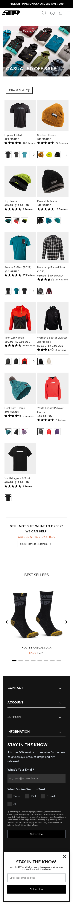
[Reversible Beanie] (53, 181)
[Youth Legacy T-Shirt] (20, 458)
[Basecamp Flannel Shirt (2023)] (53, 247)
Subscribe (36, 834)
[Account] (52, 13)
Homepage (13, 31)
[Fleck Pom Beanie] (20, 388)
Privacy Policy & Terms (29, 825)
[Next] (33, 154)
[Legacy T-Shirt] (20, 115)
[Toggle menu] (69, 13)
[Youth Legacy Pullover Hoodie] (53, 388)
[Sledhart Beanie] (53, 115)
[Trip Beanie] (20, 181)
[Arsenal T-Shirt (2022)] (20, 247)
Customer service (34, 544)
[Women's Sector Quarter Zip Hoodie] (53, 318)
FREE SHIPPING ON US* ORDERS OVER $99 (37, 3)
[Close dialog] (64, 856)
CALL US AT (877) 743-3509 (36, 537)
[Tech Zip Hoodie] (20, 318)
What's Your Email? (20, 769)
